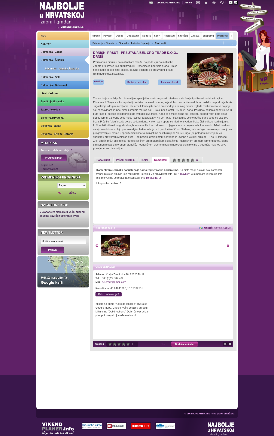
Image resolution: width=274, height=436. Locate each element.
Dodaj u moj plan (137, 82)
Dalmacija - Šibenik (52, 60)
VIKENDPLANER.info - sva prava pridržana (210, 413)
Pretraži (224, 2)
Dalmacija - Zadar (51, 51)
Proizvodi (160, 43)
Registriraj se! (49, 169)
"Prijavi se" (184, 173)
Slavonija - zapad (51, 125)
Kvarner (46, 43)
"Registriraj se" (153, 177)
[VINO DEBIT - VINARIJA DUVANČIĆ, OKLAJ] (225, 344)
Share (164, 344)
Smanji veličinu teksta (231, 2)
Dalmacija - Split (50, 77)
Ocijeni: (99, 344)
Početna (215, 2)
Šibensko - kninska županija (62, 68)
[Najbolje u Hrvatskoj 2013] (221, 429)
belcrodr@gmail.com (114, 282)
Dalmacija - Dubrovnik (54, 85)
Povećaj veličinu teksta (236, 2)
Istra (43, 35)
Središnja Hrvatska (52, 101)
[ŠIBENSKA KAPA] (230, 344)
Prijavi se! (47, 165)
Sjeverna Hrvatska (52, 117)
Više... (72, 192)
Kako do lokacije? (108, 294)
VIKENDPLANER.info (168, 2)
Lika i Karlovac (50, 93)
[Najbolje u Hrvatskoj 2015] (62, 16)
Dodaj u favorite (207, 2)
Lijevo (96, 246)
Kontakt (199, 2)
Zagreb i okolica (50, 109)
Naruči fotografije (217, 228)
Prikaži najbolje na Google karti (63, 271)
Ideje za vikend (169, 82)
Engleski (152, 2)
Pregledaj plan (53, 157)
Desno (228, 246)
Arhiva (188, 2)
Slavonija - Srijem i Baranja (57, 134)
